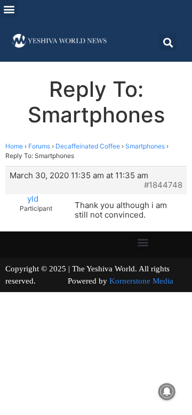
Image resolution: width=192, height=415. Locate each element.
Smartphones (145, 146)
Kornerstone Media (141, 281)
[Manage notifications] (166, 391)
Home (14, 146)
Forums (39, 146)
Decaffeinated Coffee (87, 146)
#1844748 (163, 185)
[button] (9, 9)
